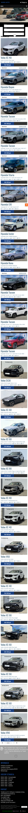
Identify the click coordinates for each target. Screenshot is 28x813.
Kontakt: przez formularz (8, 802)
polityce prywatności (9, 808)
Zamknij (24, 806)
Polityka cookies (5, 767)
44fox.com (24, 811)
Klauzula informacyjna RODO (9, 769)
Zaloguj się (24, 2)
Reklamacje (4, 771)
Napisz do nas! (10, 811)
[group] (14, 15)
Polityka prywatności (7, 766)
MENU (2, 6)
